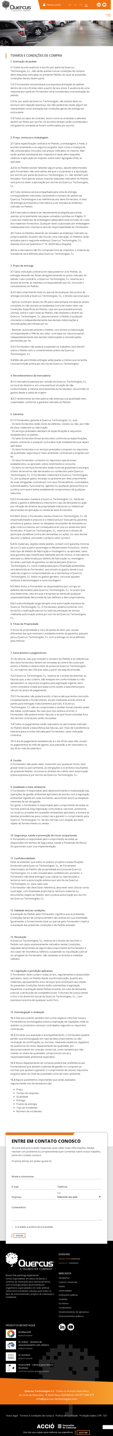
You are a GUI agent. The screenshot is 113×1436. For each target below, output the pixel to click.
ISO (105, 1415)
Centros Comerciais (68, 1282)
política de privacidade (41, 1226)
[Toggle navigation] (105, 15)
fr (80, 4)
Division (69, 1258)
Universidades (65, 1290)
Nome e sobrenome (23, 1176)
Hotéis (62, 1286)
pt (86, 4)
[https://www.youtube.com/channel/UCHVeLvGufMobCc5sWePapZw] (104, 5)
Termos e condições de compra (37, 1415)
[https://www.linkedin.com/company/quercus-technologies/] (98, 5)
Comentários (19, 1207)
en (69, 4)
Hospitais (63, 1299)
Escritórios (64, 1303)
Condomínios (65, 1307)
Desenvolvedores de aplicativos (74, 1312)
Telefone (62, 1186)
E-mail (15, 1186)
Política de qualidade (66, 1415)
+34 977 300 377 (84, 1395)
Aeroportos (64, 1277)
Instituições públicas (68, 1294)
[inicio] (17, 6)
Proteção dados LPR (90, 1415)
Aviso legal (12, 1415)
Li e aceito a (34, 1226)
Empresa (16, 1197)
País (59, 1193)
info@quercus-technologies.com (56, 1399)
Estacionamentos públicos (71, 1316)
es (75, 4)
